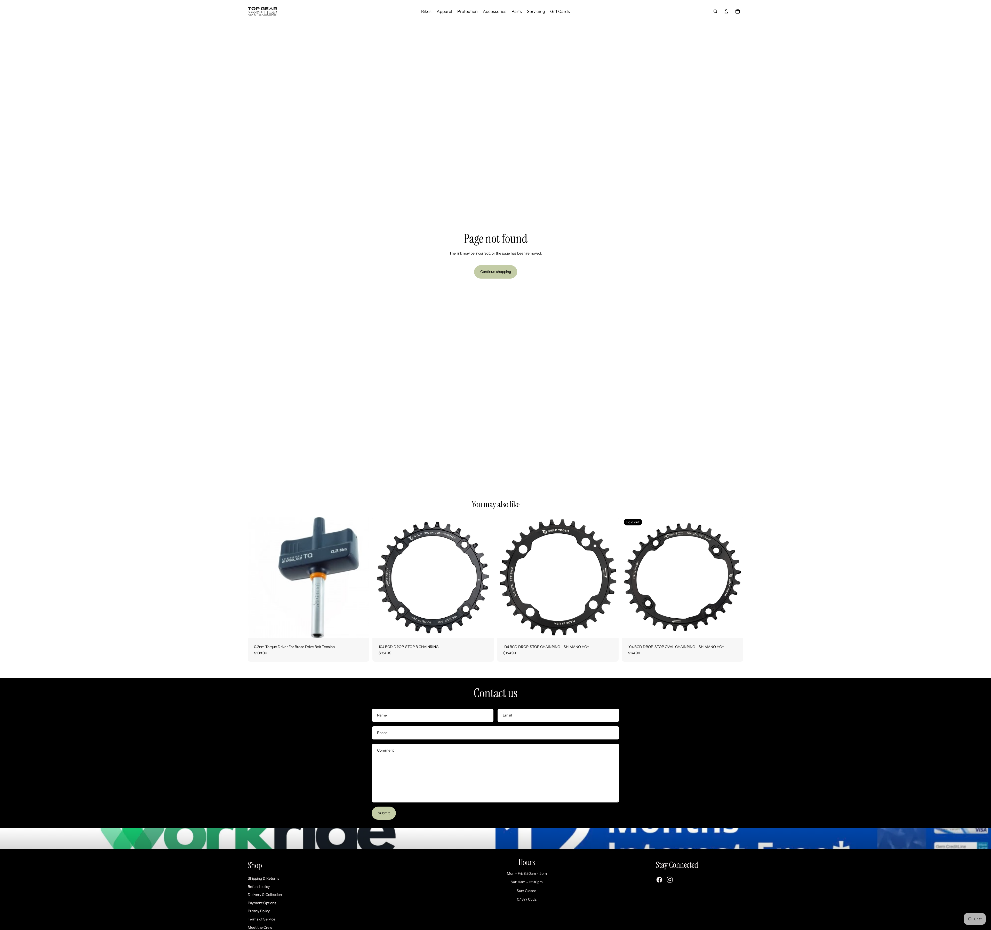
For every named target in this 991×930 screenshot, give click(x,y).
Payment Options (262, 903)
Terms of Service (261, 919)
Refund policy (259, 886)
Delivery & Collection (265, 894)
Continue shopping (495, 271)
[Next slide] (486, 577)
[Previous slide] (380, 577)
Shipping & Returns (263, 878)
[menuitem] (426, 11)
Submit (384, 813)
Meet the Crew (260, 927)
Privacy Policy (259, 911)
